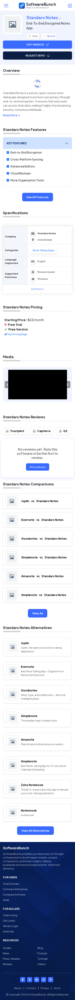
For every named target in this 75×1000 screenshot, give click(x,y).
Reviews (7, 964)
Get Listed (9, 920)
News (6, 953)
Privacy (45, 988)
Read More (10, 115)
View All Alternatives (35, 830)
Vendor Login (10, 926)
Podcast (42, 953)
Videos (42, 964)
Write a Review (37, 467)
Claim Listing (10, 915)
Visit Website (35, 44)
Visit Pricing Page (17, 334)
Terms (57, 988)
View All (37, 613)
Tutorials (43, 958)
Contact (31, 988)
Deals (6, 899)
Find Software (11, 883)
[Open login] (70, 5)
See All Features (38, 197)
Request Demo (35, 55)
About (18, 988)
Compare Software (14, 894)
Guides (7, 947)
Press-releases (11, 958)
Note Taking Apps (44, 250)
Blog (40, 947)
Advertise (8, 931)
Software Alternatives (15, 889)
